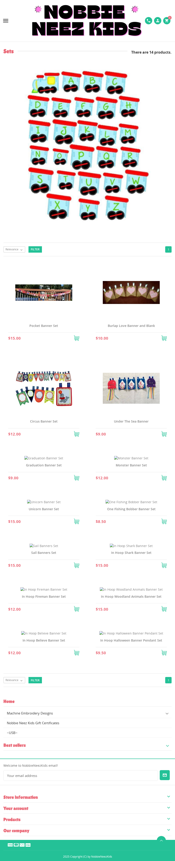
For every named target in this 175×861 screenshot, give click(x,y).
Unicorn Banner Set (44, 509)
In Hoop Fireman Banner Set (44, 596)
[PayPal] (22, 844)
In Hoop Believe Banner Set (44, 640)
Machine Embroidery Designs (30, 713)
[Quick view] (38, 337)
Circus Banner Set (44, 421)
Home (9, 701)
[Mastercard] (16, 844)
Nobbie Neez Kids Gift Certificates (33, 723)
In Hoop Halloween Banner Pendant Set (131, 640)
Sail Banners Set (43, 552)
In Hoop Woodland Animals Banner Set (131, 596)
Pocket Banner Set (43, 325)
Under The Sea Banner (131, 421)
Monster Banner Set (131, 465)
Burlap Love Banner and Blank (131, 325)
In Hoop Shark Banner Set (131, 552)
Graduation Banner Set (44, 465)
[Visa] (10, 844)
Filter (35, 249)
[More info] (49, 337)
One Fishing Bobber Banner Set (131, 509)
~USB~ (12, 732)
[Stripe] (28, 844)
